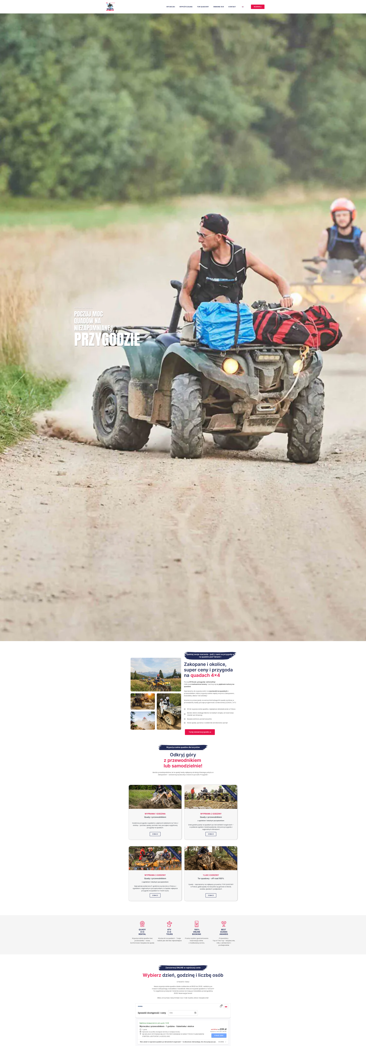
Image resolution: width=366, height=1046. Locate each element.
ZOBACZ (155, 834)
